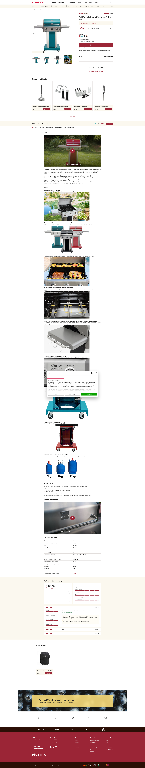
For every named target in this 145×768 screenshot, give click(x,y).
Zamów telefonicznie (97, 67)
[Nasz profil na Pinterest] (56, 747)
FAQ (106, 744)
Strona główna (34, 9)
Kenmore (111, 59)
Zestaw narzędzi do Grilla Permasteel (81, 106)
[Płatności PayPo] (85, 765)
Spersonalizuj (72, 394)
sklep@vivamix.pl (38, 748)
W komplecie (41, 127)
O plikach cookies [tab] (89, 376)
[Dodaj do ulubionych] (110, 28)
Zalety (36, 127)
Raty (90, 749)
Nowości (79, 2)
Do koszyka (110, 123)
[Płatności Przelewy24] (94, 765)
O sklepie (77, 740)
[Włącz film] (72, 150)
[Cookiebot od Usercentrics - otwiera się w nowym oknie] (92, 373)
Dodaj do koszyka (97, 45)
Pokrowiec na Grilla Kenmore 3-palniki (44, 670)
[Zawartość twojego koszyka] (112, 2)
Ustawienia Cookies (93, 756)
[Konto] (108, 2)
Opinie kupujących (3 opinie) (68, 127)
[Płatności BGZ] (101, 765)
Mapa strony (77, 747)
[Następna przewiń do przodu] (74, 115)
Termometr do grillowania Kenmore (101, 106)
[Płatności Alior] (107, 765)
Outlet (85, 2)
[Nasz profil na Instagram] (53, 747)
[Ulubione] (110, 2)
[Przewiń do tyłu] (71, 115)
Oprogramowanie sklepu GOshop (56, 765)
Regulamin (77, 742)
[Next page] (71, 33)
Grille (40, 9)
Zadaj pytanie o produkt (38, 52)
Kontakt (96, 2)
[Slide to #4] (68, 59)
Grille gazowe (45, 9)
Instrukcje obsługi (109, 747)
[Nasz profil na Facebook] (51, 747)
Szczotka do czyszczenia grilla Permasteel (41, 106)
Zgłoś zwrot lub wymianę (94, 740)
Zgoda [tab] (55, 376)
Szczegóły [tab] (72, 376)
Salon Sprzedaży (93, 753)
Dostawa (91, 744)
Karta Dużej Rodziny (93, 747)
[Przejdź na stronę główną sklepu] (37, 2)
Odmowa (56, 394)
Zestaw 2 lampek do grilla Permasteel (60, 106)
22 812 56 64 (37, 746)
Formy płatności (93, 742)
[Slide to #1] (36, 60)
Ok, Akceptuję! (89, 394)
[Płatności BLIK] (89, 765)
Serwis (90, 2)
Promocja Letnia (71, 2)
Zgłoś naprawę (92, 751)
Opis (33, 127)
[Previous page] (33, 33)
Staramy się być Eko (109, 749)
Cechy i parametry (58, 127)
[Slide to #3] (57, 59)
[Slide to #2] (46, 59)
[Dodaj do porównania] (112, 28)
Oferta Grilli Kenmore (49, 127)
